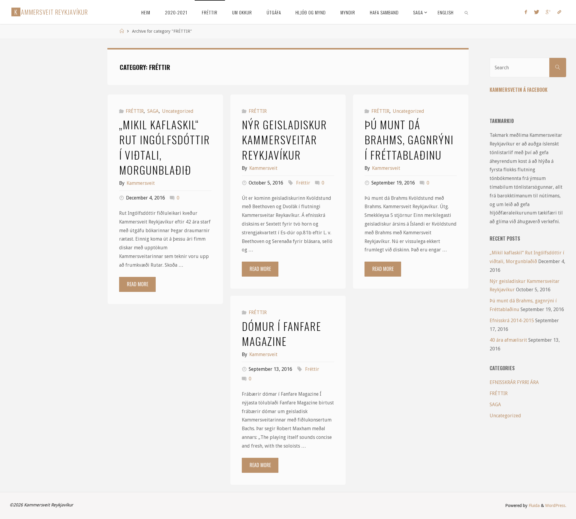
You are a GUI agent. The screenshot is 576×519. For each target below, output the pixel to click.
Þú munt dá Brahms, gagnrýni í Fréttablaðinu (409, 139)
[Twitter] (536, 12)
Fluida (533, 505)
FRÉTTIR (135, 111)
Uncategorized (178, 111)
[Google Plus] (548, 12)
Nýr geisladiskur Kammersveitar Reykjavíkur (284, 139)
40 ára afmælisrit (508, 340)
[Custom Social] (559, 12)
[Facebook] (525, 12)
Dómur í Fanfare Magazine (281, 333)
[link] (467, 12)
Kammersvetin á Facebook (519, 89)
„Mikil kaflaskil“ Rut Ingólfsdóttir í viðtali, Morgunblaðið (164, 147)
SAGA (152, 111)
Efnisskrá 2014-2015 (512, 320)
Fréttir (303, 183)
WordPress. (555, 505)
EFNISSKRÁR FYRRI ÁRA (514, 382)
